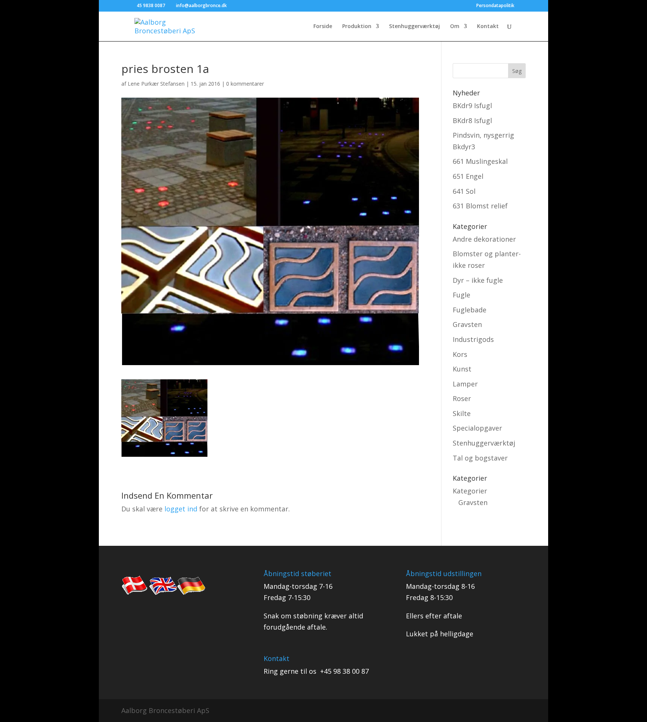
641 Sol (464, 191)
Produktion (356, 27)
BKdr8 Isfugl (472, 120)
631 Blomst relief (480, 205)
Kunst (462, 368)
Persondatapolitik (495, 6)
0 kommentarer (245, 83)
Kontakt (488, 27)
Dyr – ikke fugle (478, 280)
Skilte (462, 413)
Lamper (465, 383)
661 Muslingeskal (480, 161)
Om (454, 27)
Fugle (461, 294)
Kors (460, 354)
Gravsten (467, 324)
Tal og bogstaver (480, 457)
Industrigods (473, 339)
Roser (462, 398)
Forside (322, 27)
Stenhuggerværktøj (414, 27)
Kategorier (470, 490)
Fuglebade (469, 309)
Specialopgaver (477, 427)
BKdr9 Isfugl (472, 105)
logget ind (180, 508)
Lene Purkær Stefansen (156, 83)
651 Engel (468, 176)
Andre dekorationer (484, 239)
